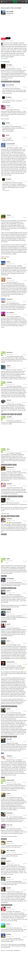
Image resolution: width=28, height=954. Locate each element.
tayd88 (8, 559)
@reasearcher (9, 843)
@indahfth (8, 367)
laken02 (8, 709)
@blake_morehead (10, 852)
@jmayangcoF (9, 815)
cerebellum (9, 518)
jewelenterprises (10, 662)
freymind (8, 400)
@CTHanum (9, 280)
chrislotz (8, 215)
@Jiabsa (8, 451)
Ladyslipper (9, 382)
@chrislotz (8, 217)
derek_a (8, 641)
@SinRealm (8, 936)
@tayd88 (8, 560)
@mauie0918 (9, 418)
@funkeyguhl (9, 592)
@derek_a (8, 642)
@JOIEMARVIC (9, 757)
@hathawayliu (9, 354)
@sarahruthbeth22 (9, 86)
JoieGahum (9, 756)
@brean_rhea (9, 826)
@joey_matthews (10, 314)
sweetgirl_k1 (9, 299)
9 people (2, 58)
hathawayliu (9, 352)
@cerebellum (9, 520)
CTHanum (8, 278)
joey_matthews (10, 312)
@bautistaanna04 (10, 782)
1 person (2, 79)
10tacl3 (8, 106)
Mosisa (8, 924)
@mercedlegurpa (9, 580)
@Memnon (8, 614)
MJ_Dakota (9, 65)
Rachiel (8, 590)
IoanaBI (10, 11)
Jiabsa (8, 449)
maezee (8, 262)
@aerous (8, 501)
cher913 (8, 877)
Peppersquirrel (10, 467)
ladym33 (8, 888)
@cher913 (8, 879)
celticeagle (9, 483)
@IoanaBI (8, 13)
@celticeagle (9, 485)
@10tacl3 (8, 107)
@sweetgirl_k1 (9, 301)
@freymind (8, 402)
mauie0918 (9, 417)
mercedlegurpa (10, 578)
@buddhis (8, 795)
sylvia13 (8, 624)
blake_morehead (10, 850)
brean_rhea (9, 825)
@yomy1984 (9, 741)
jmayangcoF (9, 813)
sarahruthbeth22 (10, 85)
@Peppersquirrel (9, 469)
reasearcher (9, 841)
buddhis (8, 793)
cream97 (8, 907)
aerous (8, 499)
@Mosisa (8, 926)
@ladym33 (8, 889)
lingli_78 (8, 861)
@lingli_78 (8, 863)
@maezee (8, 263)
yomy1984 (8, 739)
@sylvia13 (8, 626)
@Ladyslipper (9, 384)
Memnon (8, 612)
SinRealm (8, 934)
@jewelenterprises (10, 664)
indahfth (8, 366)
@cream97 (8, 909)
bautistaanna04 (10, 780)
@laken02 (8, 710)
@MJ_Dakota (9, 66)
